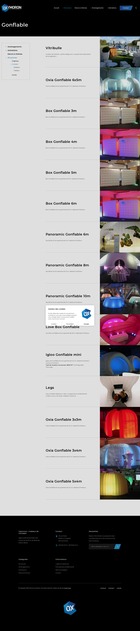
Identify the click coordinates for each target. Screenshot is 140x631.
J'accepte (86, 324)
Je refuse (53, 324)
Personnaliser (70, 324)
